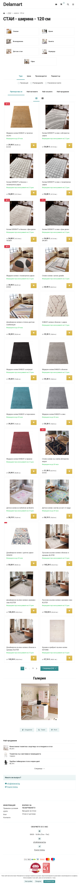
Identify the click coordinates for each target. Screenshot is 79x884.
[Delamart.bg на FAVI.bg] (35, 868)
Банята (51, 41)
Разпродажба (38, 83)
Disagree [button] (38, 881)
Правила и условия (10, 808)
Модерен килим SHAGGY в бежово (55, 369)
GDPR (5, 811)
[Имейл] (56, 4)
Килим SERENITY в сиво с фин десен (55, 229)
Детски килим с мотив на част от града (56, 508)
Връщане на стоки (29, 811)
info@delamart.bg (13, 784)
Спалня (15, 31)
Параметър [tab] (55, 76)
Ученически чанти (54, 83)
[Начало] (4, 13)
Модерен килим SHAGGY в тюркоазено (20, 414)
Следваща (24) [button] (48, 668)
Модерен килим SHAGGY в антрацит (19, 369)
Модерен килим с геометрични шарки (20, 276)
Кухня (50, 31)
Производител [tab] (41, 76)
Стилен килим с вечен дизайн (53, 276)
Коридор (51, 51)
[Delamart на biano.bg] (46, 868)
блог (5, 814)
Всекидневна (18, 41)
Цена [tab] (29, 76)
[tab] (36, 98)
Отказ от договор (29, 814)
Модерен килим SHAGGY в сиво (53, 414)
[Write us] (39, 846)
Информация (9, 805)
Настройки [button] (28, 881)
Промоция (24, 83)
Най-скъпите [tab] (47, 92)
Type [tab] (21, 76)
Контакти (6, 818)
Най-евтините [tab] (32, 92)
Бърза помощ (12, 787)
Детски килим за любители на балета (20, 508)
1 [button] (23, 668)
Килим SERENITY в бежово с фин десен (20, 229)
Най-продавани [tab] (63, 92)
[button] (34, 145)
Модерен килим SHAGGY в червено (19, 459)
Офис (33, 61)
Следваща (38, 769)
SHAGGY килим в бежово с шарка (54, 322)
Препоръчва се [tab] (16, 92)
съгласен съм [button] (49, 881)
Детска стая (18, 51)
